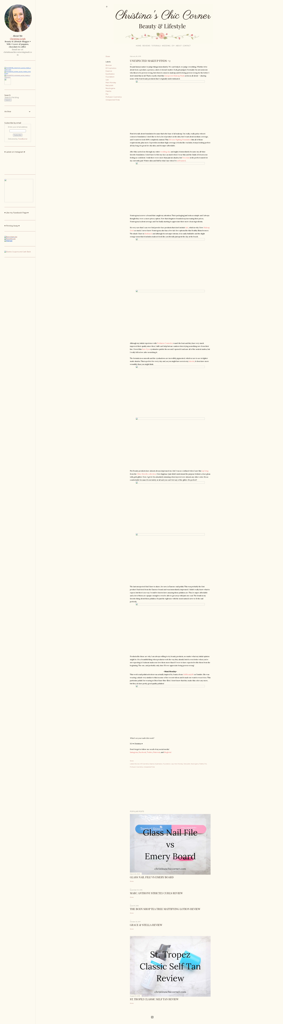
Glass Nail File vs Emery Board (152, 877)
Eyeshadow (110, 74)
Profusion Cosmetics (114, 97)
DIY (173, 46)
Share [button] (108, 56)
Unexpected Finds (113, 100)
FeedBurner (22, 139)
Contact (186, 46)
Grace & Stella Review (146, 925)
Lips (107, 80)
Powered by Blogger (160, 1017)
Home (138, 46)
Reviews (146, 46)
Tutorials (156, 46)
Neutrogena (110, 88)
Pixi (107, 94)
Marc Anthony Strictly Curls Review (156, 893)
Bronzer (109, 65)
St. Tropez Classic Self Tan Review (154, 999)
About (179, 46)
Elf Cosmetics (111, 68)
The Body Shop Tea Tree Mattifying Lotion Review (165, 909)
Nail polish (109, 85)
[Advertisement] (170, 789)
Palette (108, 91)
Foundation (110, 77)
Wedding (166, 46)
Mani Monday (111, 83)
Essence (109, 71)
